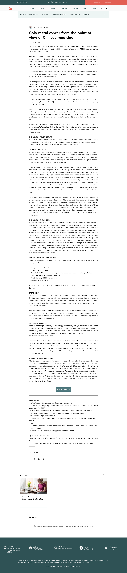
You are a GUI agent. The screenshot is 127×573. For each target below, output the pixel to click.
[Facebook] (81, 548)
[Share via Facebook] (30, 459)
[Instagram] (106, 548)
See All (105, 475)
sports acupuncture (59, 14)
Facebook (89, 549)
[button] (53, 8)
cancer (32, 448)
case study (45, 14)
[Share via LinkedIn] (39, 459)
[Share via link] (44, 459)
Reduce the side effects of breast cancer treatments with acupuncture (32, 498)
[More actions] (97, 27)
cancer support (33, 452)
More (85, 14)
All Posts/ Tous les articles (29, 14)
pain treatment (75, 14)
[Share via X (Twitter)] (34, 459)
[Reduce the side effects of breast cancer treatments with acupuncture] (33, 486)
